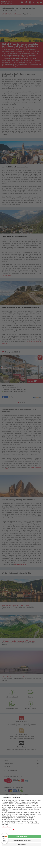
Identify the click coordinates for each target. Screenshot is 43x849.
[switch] (4, 841)
